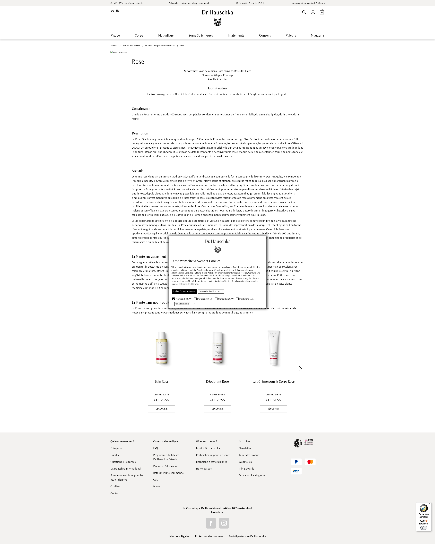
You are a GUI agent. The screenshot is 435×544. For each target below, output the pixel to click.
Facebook (211, 523)
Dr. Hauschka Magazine (252, 475)
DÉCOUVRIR (162, 409)
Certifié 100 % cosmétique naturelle (126, 3)
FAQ (155, 448)
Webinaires (245, 461)
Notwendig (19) (184, 299)
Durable (115, 455)
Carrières (115, 486)
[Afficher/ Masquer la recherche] (304, 11)
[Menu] (430, 504)
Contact (114, 493)
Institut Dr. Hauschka (208, 448)
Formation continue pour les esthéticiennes (126, 477)
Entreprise (116, 448)
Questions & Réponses (123, 461)
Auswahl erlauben (182, 304)
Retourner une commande (168, 472)
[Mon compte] (313, 11)
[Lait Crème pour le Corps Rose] (273, 348)
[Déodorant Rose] (217, 348)
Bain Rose (161, 381)
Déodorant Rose (217, 381)
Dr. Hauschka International (125, 468)
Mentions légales (179, 536)
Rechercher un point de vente (213, 455)
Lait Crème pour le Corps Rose (273, 381)
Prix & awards (246, 468)
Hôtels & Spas (204, 468)
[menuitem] (313, 11)
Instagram (224, 523)
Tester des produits (249, 455)
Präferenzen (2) (205, 299)
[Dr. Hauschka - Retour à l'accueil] (217, 18)
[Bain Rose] (161, 348)
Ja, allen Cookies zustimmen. (184, 291)
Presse (156, 486)
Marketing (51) (246, 299)
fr (117, 10)
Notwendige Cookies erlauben (211, 291)
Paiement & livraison (165, 466)
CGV (155, 479)
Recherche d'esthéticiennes (211, 461)
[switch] (423, 528)
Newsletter (245, 448)
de (113, 10)
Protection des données (209, 536)
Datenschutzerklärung (188, 284)
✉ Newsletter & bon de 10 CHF (250, 3)
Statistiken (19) (225, 299)
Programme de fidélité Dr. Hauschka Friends (166, 457)
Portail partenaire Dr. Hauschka (247, 536)
